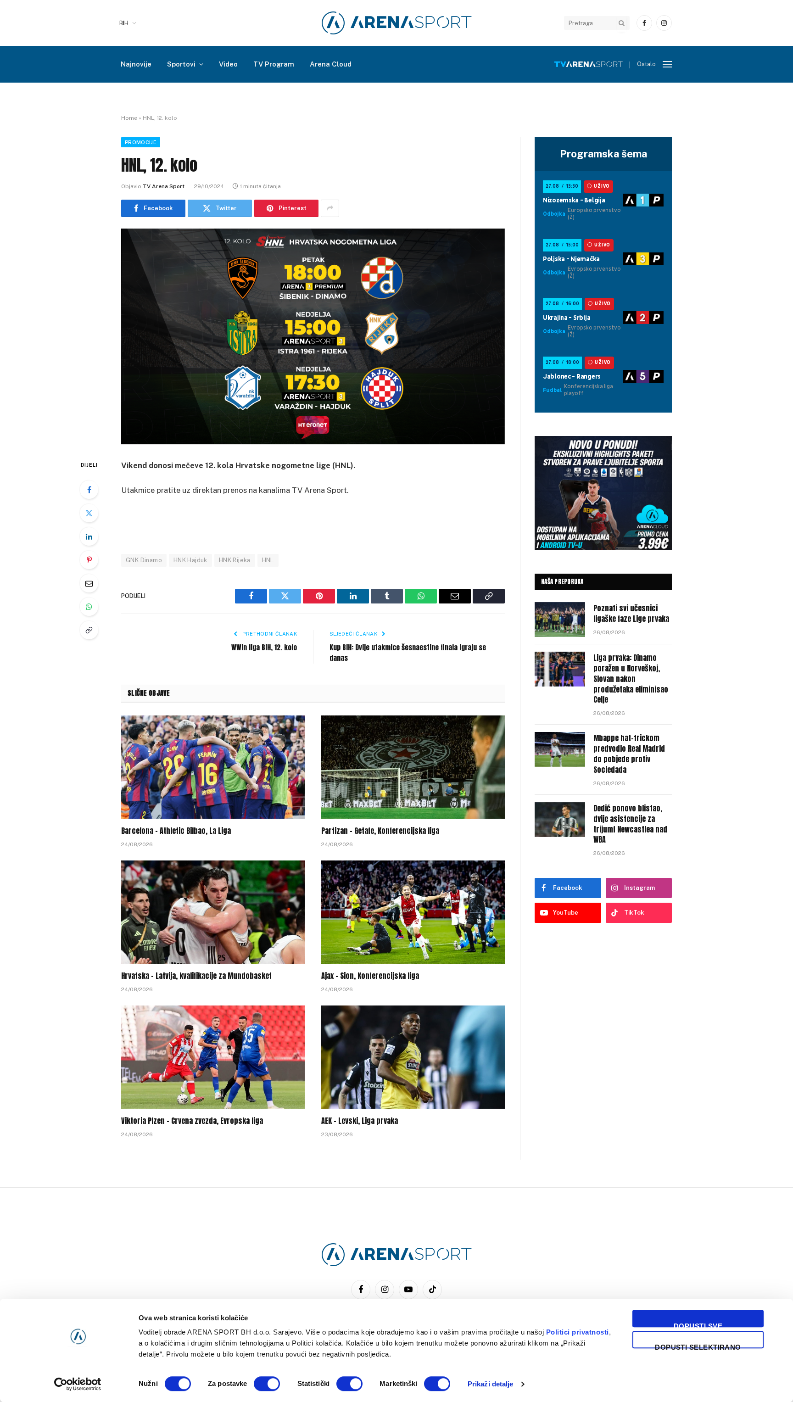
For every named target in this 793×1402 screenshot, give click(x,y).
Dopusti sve (698, 1324)
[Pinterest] (89, 560)
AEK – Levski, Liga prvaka (359, 1121)
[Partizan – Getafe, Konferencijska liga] (413, 767)
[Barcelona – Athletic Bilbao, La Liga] (213, 767)
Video (228, 64)
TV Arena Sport (163, 186)
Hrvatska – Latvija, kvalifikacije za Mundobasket (196, 976)
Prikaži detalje (491, 1384)
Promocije (140, 142)
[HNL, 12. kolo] (313, 336)
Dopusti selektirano (698, 1345)
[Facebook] (89, 489)
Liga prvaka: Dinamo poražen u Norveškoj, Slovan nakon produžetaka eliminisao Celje (630, 679)
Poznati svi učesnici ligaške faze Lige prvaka (631, 613)
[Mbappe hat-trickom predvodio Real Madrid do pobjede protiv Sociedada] (560, 749)
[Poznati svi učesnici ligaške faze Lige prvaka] (560, 619)
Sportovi (181, 64)
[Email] (89, 583)
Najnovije (136, 64)
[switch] (267, 1383)
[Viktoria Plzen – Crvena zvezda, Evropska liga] (213, 1057)
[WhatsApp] (89, 607)
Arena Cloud (331, 64)
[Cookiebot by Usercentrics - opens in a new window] (78, 1384)
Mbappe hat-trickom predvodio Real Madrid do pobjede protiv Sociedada (629, 754)
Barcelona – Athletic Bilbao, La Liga (176, 831)
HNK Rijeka (235, 560)
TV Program (273, 64)
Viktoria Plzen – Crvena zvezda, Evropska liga (192, 1121)
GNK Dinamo (144, 560)
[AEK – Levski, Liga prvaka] (413, 1057)
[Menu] (667, 64)
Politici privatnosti (577, 1332)
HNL (268, 560)
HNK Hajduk (190, 560)
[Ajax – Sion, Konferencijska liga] (413, 912)
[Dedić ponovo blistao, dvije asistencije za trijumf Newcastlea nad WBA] (560, 819)
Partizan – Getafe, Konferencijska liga (380, 831)
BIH (123, 23)
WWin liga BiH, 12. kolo (264, 647)
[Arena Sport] (397, 23)
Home (129, 118)
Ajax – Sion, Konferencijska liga (370, 976)
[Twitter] (89, 513)
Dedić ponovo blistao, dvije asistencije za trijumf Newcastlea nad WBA (630, 824)
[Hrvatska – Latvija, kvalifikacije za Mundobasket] (213, 912)
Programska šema (603, 154)
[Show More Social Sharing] (330, 208)
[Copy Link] (89, 630)
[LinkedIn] (89, 536)
